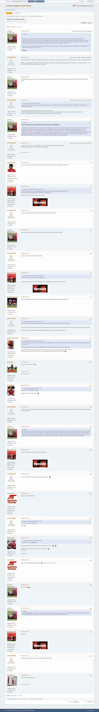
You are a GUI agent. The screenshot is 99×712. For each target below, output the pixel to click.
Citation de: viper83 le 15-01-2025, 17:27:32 (32, 388)
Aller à (69, 701)
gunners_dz (12, 186)
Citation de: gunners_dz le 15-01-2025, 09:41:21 (33, 321)
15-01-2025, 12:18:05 (25, 338)
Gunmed (11, 493)
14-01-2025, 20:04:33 (25, 229)
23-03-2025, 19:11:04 (25, 426)
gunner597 (12, 162)
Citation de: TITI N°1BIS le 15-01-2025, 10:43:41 (33, 341)
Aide (88, 710)
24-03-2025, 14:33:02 (25, 518)
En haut (8, 695)
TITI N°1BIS (12, 57)
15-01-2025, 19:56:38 (25, 385)
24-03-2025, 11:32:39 (25, 473)
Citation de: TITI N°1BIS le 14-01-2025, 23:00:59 (33, 275)
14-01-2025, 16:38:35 (25, 119)
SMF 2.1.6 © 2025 (8, 710)
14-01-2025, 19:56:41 (25, 210)
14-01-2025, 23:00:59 (25, 253)
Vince (10, 31)
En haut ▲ (92, 710)
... (18, 26)
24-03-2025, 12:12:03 (25, 493)
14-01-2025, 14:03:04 (25, 57)
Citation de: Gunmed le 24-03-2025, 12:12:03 (32, 521)
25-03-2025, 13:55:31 (25, 584)
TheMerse (12, 385)
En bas (7, 26)
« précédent (84, 23)
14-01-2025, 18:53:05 (25, 186)
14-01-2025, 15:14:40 (25, 100)
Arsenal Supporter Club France (18, 6)
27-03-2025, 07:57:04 (25, 675)
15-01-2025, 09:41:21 (25, 272)
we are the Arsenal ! (13, 338)
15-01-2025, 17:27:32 (25, 361)
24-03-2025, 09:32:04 (25, 449)
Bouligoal (12, 538)
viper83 (11, 362)
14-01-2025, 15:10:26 (25, 76)
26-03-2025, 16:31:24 (25, 655)
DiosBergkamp (13, 297)
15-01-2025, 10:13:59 (25, 296)
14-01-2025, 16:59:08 (25, 162)
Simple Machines (15, 710)
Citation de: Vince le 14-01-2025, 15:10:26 (32, 103)
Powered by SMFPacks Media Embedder (27, 710)
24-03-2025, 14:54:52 (25, 537)
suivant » (89, 23)
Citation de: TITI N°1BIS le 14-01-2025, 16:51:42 (33, 189)
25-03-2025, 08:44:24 (25, 559)
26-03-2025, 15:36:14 (25, 608)
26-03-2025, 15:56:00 (25, 631)
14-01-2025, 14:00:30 (25, 31)
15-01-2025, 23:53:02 (25, 406)
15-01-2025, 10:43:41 (25, 318)
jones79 (11, 675)
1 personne (23, 152)
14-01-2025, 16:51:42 (25, 143)
